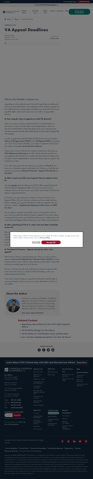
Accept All (50, 242)
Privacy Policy (45, 238)
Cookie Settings (36, 242)
